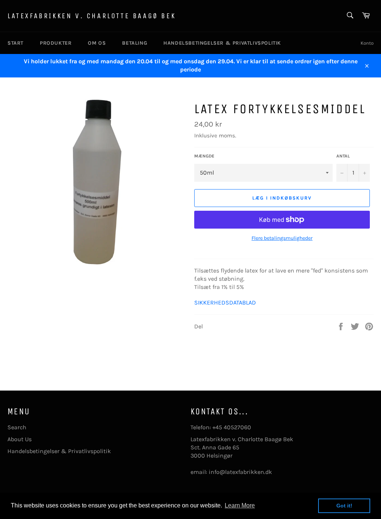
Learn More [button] (240, 505)
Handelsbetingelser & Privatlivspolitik (222, 43)
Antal (343, 156)
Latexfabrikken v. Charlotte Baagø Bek (91, 16)
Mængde (204, 156)
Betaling (134, 43)
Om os (97, 43)
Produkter (55, 43)
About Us (19, 439)
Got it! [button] (344, 506)
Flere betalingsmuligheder (282, 238)
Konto (367, 43)
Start (15, 43)
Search (16, 427)
